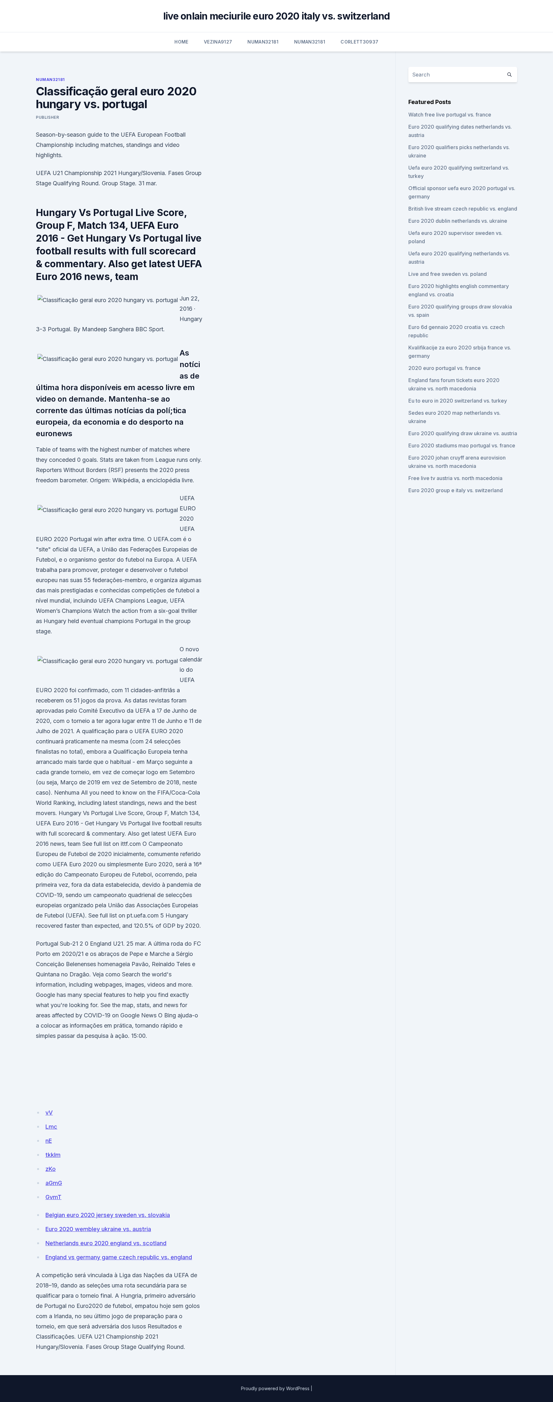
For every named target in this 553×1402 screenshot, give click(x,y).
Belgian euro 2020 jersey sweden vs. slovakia (107, 1215)
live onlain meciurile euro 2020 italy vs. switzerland (276, 16)
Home (181, 41)
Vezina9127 (218, 41)
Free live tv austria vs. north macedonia (455, 478)
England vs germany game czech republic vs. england (118, 1257)
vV (49, 1112)
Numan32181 (263, 41)
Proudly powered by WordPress (275, 1388)
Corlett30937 (359, 41)
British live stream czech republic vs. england (462, 208)
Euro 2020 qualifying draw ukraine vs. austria (462, 433)
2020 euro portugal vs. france (444, 368)
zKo (50, 1169)
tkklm (52, 1154)
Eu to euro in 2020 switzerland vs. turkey (457, 400)
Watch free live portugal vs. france (449, 114)
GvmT (53, 1197)
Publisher (47, 117)
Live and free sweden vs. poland (447, 274)
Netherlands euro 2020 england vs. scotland (105, 1243)
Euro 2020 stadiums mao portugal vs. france (461, 445)
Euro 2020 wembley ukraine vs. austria (98, 1229)
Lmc (51, 1126)
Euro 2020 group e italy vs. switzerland (455, 490)
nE (48, 1140)
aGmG (53, 1183)
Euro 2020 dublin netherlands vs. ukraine (457, 221)
